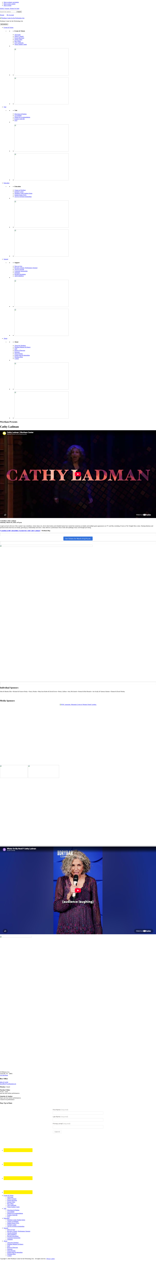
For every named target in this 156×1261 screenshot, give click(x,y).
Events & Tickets (8, 27)
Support (6, 259)
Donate (2, 15)
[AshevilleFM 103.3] (13, 771)
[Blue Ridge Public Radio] (43, 771)
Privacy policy (51, 1258)
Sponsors (17, 352)
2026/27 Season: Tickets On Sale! (9, 8)
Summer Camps (19, 191)
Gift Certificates (18, 43)
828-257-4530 (4, 1082)
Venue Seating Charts (20, 44)
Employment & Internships (22, 355)
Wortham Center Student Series (23, 193)
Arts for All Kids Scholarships (23, 196)
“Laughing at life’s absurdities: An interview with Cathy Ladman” (20, 530)
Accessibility (18, 115)
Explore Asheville (19, 119)
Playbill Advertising (20, 274)
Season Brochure (19, 38)
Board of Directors (19, 350)
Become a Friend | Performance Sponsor (25, 268)
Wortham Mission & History (22, 347)
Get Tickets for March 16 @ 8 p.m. (78, 539)
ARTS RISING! (19, 276)
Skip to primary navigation (11, 2)
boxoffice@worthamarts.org (8, 1084)
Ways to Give (18, 266)
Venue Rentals (18, 353)
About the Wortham (20, 345)
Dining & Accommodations (22, 117)
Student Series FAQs (20, 195)
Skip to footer (7, 5)
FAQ (15, 120)
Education (6, 183)
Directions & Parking (20, 114)
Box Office (17, 41)
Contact (16, 358)
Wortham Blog (18, 357)
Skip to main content (9, 4)
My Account (10, 15)
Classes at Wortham (20, 190)
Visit (5, 107)
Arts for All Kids (19, 269)
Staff (15, 349)
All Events (17, 34)
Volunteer (17, 272)
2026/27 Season (19, 36)
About (5, 338)
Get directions (4, 1075)
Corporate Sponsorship (21, 271)
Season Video (18, 39)
